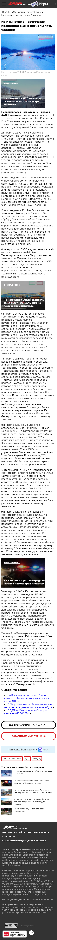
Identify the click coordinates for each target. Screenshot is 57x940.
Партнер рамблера (27, 926)
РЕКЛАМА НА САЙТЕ (13, 832)
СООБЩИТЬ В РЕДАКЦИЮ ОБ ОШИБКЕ (24, 840)
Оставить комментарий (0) (29, 736)
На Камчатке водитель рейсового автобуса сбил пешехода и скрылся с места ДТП (27, 698)
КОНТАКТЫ (8, 836)
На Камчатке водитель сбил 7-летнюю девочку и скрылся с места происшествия (33, 791)
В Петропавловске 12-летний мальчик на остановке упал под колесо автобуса (29, 706)
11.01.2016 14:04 (8, 12)
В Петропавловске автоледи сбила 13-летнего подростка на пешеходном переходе (31, 801)
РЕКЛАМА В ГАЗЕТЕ (38, 832)
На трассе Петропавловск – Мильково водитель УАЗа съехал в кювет (31, 782)
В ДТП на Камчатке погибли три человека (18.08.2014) (25, 712)
